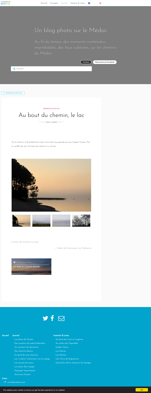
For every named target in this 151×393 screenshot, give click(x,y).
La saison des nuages (24, 367)
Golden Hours (62, 347)
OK (142, 389)
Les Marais (61, 351)
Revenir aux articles (13, 93)
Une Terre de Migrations (67, 359)
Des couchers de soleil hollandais (29, 343)
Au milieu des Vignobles (67, 343)
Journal (64, 3)
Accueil (44, 3)
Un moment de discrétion (26, 347)
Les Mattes (61, 355)
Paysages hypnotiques (24, 371)
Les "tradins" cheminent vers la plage (32, 359)
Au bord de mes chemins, (26, 355)
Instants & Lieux (77, 3)
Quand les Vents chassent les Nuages (73, 363)
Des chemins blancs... (24, 351)
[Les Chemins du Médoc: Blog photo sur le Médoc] (5, 4)
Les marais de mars (23, 363)
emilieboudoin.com (16, 382)
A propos (54, 3)
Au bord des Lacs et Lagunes (69, 339)
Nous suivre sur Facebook (104, 62)
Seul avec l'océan (22, 375)
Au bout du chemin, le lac (51, 115)
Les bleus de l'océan (23, 339)
